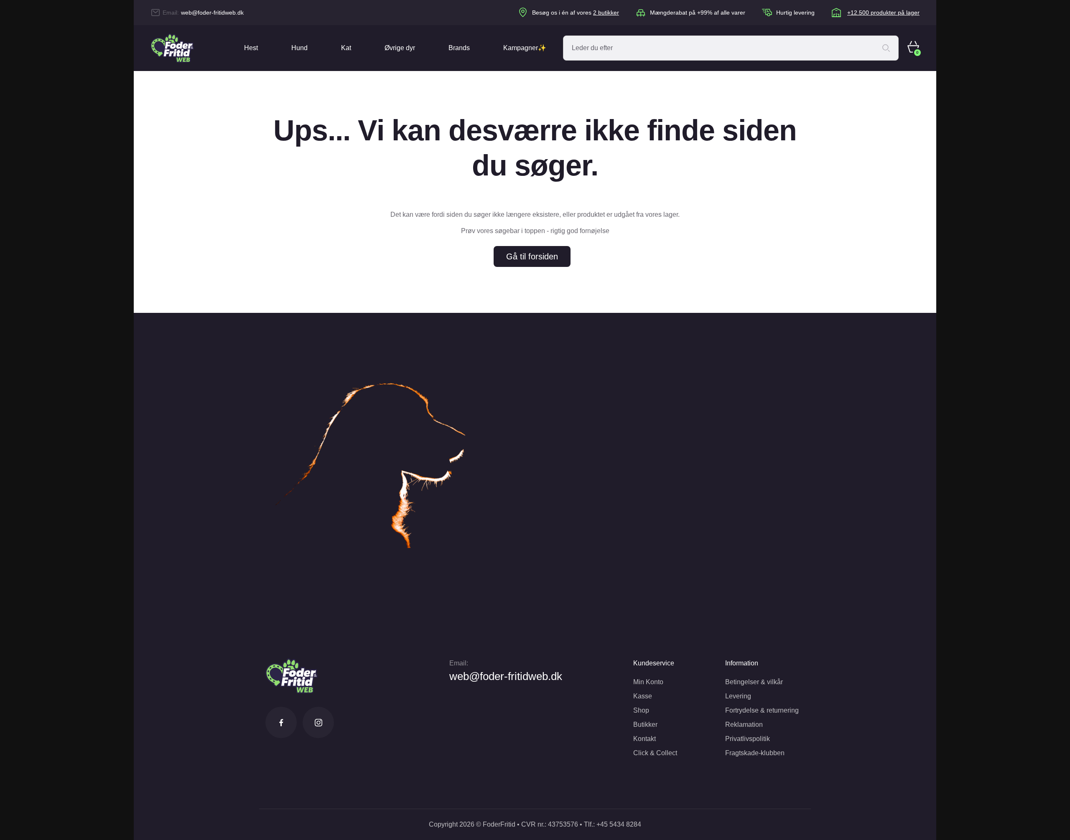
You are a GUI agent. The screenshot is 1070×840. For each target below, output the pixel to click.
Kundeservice (653, 663)
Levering (738, 696)
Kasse (642, 696)
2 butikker (606, 12)
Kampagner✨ (524, 47)
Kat (346, 47)
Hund (299, 47)
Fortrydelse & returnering (762, 710)
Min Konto (648, 681)
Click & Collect (655, 752)
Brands (459, 47)
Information (741, 663)
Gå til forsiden (532, 256)
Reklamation (744, 724)
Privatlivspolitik (747, 738)
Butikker (645, 724)
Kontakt (644, 738)
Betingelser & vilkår (754, 681)
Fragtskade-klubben (755, 752)
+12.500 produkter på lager (883, 12)
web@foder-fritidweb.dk (212, 12)
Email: (458, 663)
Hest (251, 47)
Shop (641, 710)
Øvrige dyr (400, 47)
